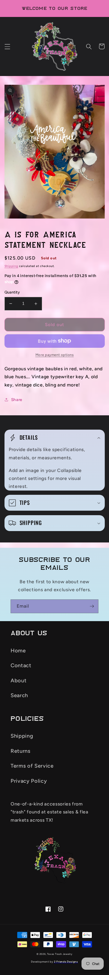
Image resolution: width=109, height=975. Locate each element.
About (18, 680)
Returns (20, 751)
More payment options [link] (54, 355)
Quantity (12, 292)
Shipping (11, 266)
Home (18, 650)
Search (19, 695)
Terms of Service (32, 766)
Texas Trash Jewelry (59, 953)
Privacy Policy (29, 781)
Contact (21, 665)
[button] (7, 46)
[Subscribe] (91, 606)
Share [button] (16, 399)
